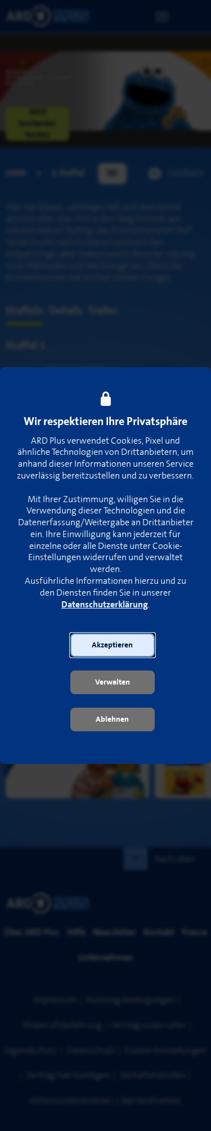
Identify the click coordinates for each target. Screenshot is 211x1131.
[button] (112, 645)
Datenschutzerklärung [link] (104, 605)
